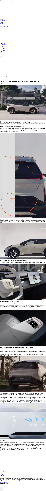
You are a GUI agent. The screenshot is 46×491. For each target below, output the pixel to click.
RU (2, 53)
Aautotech (1, 484)
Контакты (3, 46)
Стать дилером (2, 20)
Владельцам (4, 474)
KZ (2, 54)
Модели (1, 19)
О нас (1, 21)
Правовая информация (3, 482)
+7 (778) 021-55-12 (3, 23)
